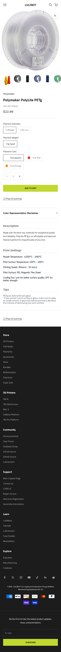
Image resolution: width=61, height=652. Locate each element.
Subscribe (30, 642)
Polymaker (9, 94)
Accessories (8, 356)
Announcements (10, 436)
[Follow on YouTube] (29, 577)
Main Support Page (11, 478)
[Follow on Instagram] (21, 577)
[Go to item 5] (47, 78)
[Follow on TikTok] (37, 577)
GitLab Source (9, 451)
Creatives (7, 567)
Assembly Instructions (13, 504)
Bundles (7, 367)
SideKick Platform (11, 414)
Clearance (7, 377)
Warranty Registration (13, 498)
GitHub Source (9, 456)
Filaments (7, 351)
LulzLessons (9, 461)
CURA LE (7, 488)
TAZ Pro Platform (11, 419)
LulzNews (7, 520)
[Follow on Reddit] (53, 577)
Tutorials (7, 525)
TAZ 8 (5, 399)
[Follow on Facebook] (4, 577)
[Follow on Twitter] (12, 577)
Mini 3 (6, 409)
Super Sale (8, 382)
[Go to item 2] (17, 78)
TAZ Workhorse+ (10, 404)
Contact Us (8, 483)
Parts (5, 362)
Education (7, 557)
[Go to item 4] (37, 78)
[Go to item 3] (27, 78)
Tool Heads (8, 346)
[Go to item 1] (7, 80)
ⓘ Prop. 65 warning (12, 198)
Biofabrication (9, 372)
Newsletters (9, 541)
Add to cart (30, 188)
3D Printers (8, 341)
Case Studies (9, 536)
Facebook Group (10, 446)
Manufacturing (10, 562)
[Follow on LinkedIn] (45, 577)
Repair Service (9, 493)
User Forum (8, 441)
